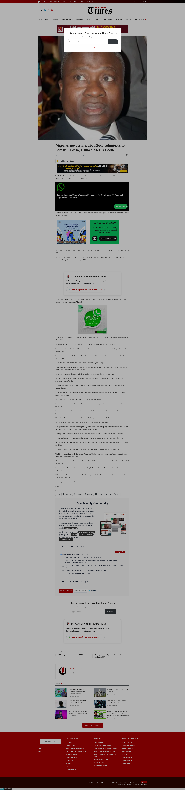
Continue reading (92, 47)
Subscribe (113, 42)
